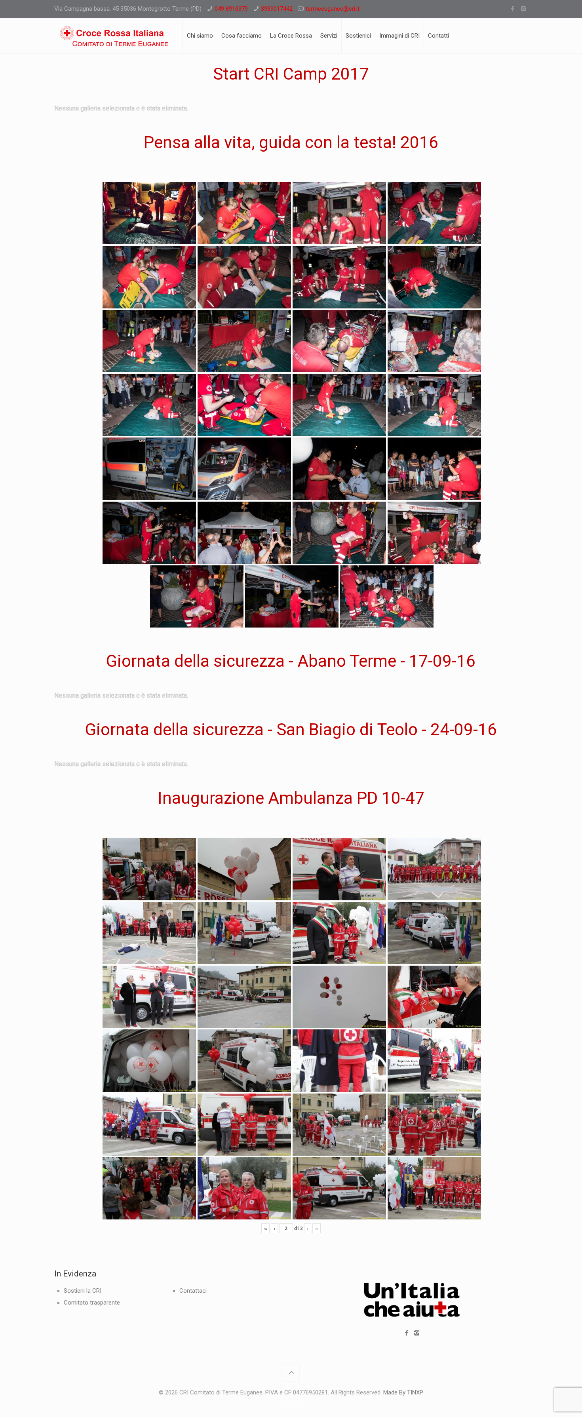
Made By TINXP (403, 1392)
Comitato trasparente (92, 1302)
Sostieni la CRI (82, 1290)
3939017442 (277, 8)
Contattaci (193, 1290)
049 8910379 (231, 8)
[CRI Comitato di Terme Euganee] (114, 35)
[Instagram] (523, 8)
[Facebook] (513, 8)
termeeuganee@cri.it (332, 8)
